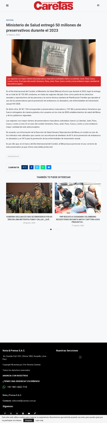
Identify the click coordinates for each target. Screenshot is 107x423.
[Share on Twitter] (37, 167)
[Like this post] (25, 167)
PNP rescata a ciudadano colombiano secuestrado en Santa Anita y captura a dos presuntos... (78, 219)
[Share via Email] (48, 167)
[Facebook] (5, 413)
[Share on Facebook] (31, 167)
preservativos (13, 156)
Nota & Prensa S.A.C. (14, 350)
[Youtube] (29, 413)
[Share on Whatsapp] (43, 167)
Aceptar (28, 420)
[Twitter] (11, 413)
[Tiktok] (35, 413)
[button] (9, 206)
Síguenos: (8, 406)
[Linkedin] (23, 413)
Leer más (39, 420)
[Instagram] (17, 413)
